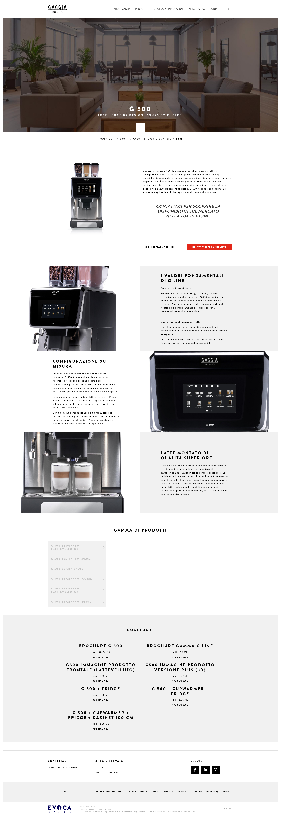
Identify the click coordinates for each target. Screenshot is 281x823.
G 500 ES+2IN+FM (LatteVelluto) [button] (65, 590)
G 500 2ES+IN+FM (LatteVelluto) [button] (65, 547)
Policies (227, 808)
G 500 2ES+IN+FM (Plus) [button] (71, 559)
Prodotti (141, 9)
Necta (143, 791)
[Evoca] (59, 809)
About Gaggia (122, 9)
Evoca (132, 791)
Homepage (105, 139)
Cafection (167, 791)
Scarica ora (101, 657)
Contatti (215, 9)
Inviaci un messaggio (62, 767)
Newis (225, 791)
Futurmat (182, 791)
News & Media (197, 9)
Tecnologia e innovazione (167, 9)
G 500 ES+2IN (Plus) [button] (68, 569)
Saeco (154, 791)
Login (99, 767)
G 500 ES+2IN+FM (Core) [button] (72, 579)
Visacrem (196, 791)
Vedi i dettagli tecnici (159, 247)
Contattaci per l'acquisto (209, 247)
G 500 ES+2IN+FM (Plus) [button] (71, 602)
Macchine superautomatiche (152, 139)
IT (52, 791)
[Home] (57, 8)
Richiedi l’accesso (108, 772)
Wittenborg (212, 791)
